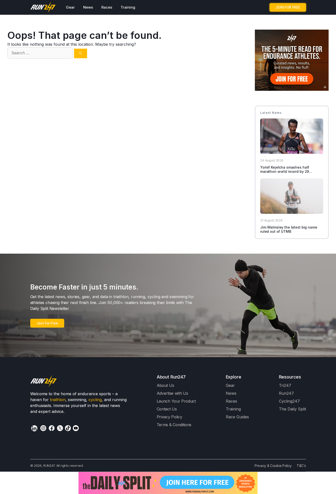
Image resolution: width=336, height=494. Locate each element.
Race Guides (237, 416)
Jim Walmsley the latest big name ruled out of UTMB (288, 229)
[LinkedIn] (34, 428)
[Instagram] (43, 428)
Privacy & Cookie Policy (273, 466)
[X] (60, 428)
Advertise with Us (172, 393)
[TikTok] (68, 428)
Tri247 (285, 385)
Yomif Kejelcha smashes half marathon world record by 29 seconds (284, 171)
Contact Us (167, 409)
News (88, 7)
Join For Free (47, 323)
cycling (95, 399)
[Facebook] (51, 428)
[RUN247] (43, 7)
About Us (165, 385)
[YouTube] (76, 428)
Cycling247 (289, 401)
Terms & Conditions (174, 424)
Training (128, 7)
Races (106, 7)
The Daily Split (292, 409)
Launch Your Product (176, 401)
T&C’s (301, 466)
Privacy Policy (169, 416)
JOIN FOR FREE (287, 7)
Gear (70, 7)
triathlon (57, 399)
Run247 (286, 393)
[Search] (80, 53)
